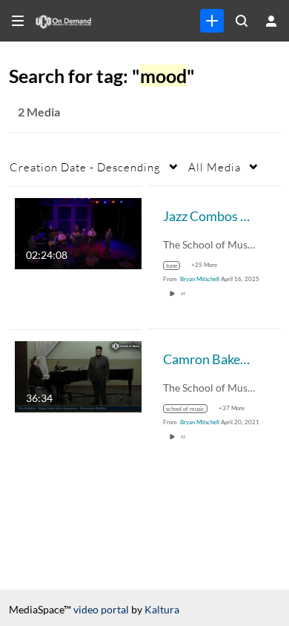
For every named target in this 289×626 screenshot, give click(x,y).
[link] (212, 21)
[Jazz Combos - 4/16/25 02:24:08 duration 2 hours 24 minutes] (78, 231)
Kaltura (161, 609)
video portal (101, 609)
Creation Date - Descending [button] (85, 167)
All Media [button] (214, 167)
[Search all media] (241, 21)
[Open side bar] (18, 21)
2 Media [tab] (39, 112)
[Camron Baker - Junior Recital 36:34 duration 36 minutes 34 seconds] (78, 375)
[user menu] (271, 21)
